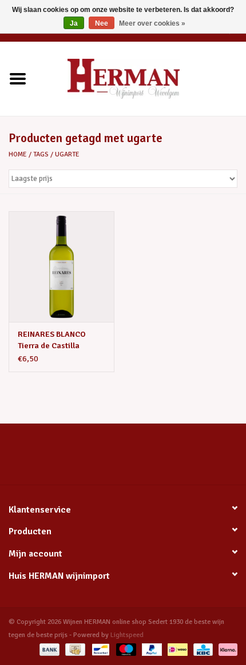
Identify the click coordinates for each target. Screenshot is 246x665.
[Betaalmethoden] (48, 649)
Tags (41, 154)
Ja (74, 23)
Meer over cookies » (152, 23)
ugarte (67, 154)
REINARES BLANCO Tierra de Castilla (52, 339)
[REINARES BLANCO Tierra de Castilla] (61, 266)
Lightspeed (127, 635)
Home (18, 154)
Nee (101, 23)
